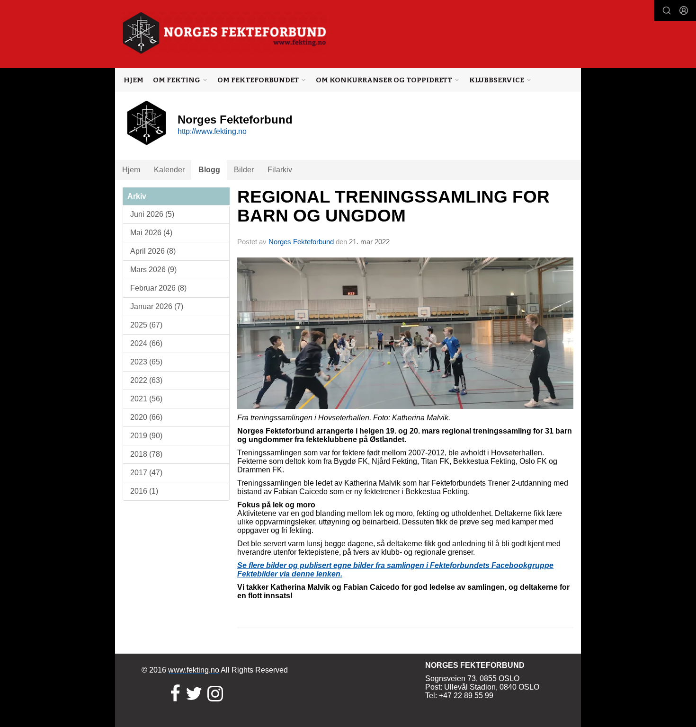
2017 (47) (146, 473)
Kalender (169, 170)
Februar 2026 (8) (158, 288)
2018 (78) (146, 454)
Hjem (133, 80)
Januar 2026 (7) (156, 306)
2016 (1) (144, 491)
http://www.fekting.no (212, 131)
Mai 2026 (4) (151, 233)
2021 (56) (146, 399)
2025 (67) (146, 325)
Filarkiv (280, 170)
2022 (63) (146, 380)
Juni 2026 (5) (152, 214)
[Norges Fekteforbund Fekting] (225, 33)
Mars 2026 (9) (153, 270)
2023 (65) (146, 362)
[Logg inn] (683, 10)
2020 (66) (146, 417)
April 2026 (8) (153, 251)
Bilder (244, 170)
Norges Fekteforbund (301, 242)
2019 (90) (146, 436)
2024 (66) (146, 343)
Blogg (209, 170)
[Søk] (666, 10)
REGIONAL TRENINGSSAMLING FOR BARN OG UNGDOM (393, 206)
